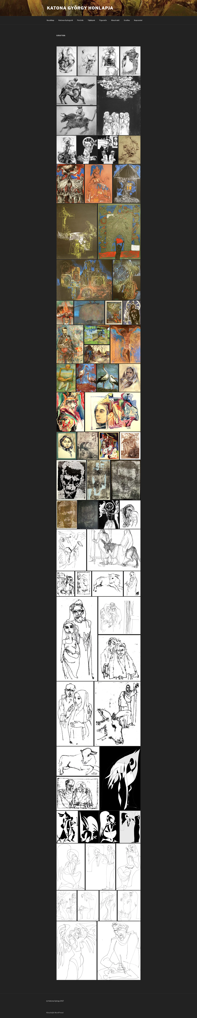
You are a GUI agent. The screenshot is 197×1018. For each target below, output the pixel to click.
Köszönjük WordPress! (55, 1013)
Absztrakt (115, 20)
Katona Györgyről (65, 20)
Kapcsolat (138, 20)
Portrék (80, 20)
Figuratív (103, 20)
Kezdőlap (50, 20)
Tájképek (91, 20)
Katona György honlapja (80, 8)
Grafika (127, 20)
